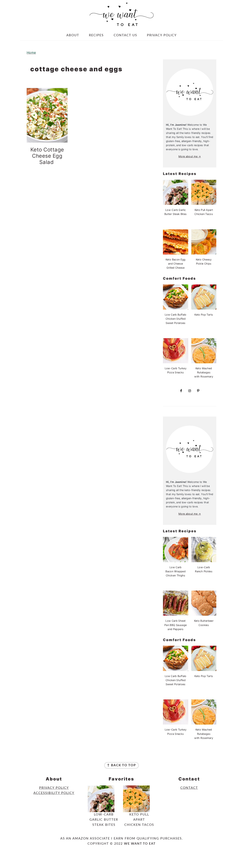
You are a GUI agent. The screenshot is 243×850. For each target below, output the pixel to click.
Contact (189, 788)
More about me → (189, 156)
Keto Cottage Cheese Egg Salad (47, 155)
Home (31, 52)
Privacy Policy (54, 788)
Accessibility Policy (53, 793)
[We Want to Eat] (121, 23)
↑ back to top (121, 765)
